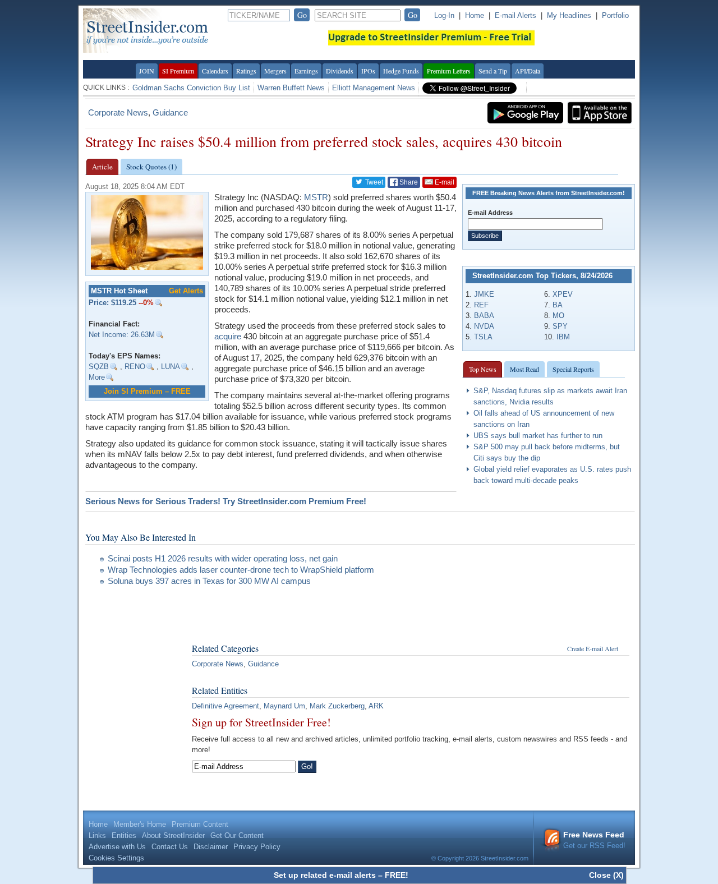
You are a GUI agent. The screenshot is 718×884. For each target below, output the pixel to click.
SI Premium (178, 70)
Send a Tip (492, 70)
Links (97, 835)
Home (474, 15)
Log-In (444, 15)
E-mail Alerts (515, 15)
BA (558, 305)
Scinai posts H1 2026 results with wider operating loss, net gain (223, 558)
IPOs (368, 70)
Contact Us (169, 846)
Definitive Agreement (225, 706)
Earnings (306, 70)
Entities (124, 835)
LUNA (170, 366)
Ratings (246, 70)
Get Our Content (237, 835)
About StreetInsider (173, 835)
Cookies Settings (116, 858)
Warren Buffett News (291, 88)
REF (481, 305)
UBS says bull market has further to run (537, 435)
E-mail (443, 182)
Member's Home (139, 824)
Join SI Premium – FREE (147, 391)
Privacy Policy (256, 846)
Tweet (373, 182)
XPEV (563, 294)
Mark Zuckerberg (337, 706)
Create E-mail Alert (592, 648)
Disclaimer (211, 846)
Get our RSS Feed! (594, 840)
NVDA (484, 326)
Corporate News (118, 112)
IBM (563, 337)
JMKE (484, 294)
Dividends (339, 70)
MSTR (316, 197)
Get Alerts (186, 291)
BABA (484, 315)
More (97, 377)
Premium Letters (449, 70)
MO (558, 315)
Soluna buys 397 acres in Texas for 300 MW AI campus (209, 581)
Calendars (215, 70)
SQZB (99, 366)
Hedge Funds (401, 70)
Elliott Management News (373, 88)
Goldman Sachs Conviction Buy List (191, 88)
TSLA (483, 337)
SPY (560, 326)
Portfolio (615, 15)
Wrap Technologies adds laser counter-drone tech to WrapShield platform (241, 569)
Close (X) (606, 875)
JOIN (146, 70)
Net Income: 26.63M (122, 334)
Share (408, 182)
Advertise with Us (117, 846)
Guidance (170, 112)
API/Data (527, 70)
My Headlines (569, 15)
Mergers (275, 70)
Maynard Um (284, 706)
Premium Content (200, 824)
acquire (227, 336)
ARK (376, 706)
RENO (135, 366)
